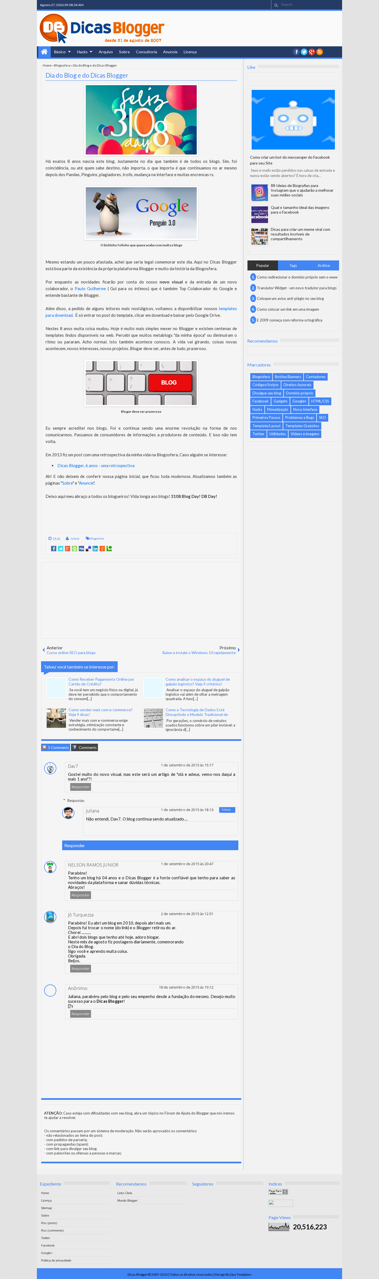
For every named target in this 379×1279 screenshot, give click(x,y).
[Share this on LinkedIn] (95, 548)
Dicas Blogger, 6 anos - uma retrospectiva (96, 465)
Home (44, 51)
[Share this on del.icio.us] (88, 548)
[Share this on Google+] (67, 548)
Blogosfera (62, 65)
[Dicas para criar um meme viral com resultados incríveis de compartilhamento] (259, 236)
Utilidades (277, 434)
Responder (81, 786)
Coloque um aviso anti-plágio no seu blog (290, 298)
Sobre (124, 51)
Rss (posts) (49, 1223)
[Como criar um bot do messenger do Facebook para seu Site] (293, 119)
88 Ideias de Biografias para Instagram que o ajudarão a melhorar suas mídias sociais (302, 190)
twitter (304, 52)
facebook (296, 52)
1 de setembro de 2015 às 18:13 (187, 809)
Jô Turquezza (81, 915)
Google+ (312, 52)
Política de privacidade (56, 1260)
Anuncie (170, 51)
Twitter (258, 434)
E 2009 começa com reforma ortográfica (289, 320)
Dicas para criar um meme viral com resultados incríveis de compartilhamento (300, 234)
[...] (89, 699)
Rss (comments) (52, 1230)
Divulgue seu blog (266, 393)
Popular (262, 265)
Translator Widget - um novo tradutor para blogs (297, 288)
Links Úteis (124, 1193)
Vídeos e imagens (305, 434)
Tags (293, 265)
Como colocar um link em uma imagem (288, 309)
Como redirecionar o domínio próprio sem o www (297, 277)
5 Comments (58, 747)
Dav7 (73, 766)
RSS (319, 52)
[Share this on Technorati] (109, 548)
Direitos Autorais (297, 385)
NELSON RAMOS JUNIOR (93, 865)
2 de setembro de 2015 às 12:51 (187, 913)
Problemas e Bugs (299, 417)
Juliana (74, 538)
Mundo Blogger (127, 1200)
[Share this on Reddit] (102, 548)
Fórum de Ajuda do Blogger (187, 1113)
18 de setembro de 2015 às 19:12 (186, 987)
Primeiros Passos (266, 417)
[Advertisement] (141, 600)
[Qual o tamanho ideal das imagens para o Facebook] (259, 214)
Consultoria (146, 51)
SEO (322, 417)
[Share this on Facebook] (53, 548)
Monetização (277, 409)
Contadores (315, 376)
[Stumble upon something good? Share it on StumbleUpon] (74, 548)
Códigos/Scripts (265, 385)
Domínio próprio (299, 393)
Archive (324, 265)
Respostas (75, 800)
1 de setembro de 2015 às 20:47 (187, 863)
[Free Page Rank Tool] (278, 1193)
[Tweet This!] (60, 548)
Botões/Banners (288, 376)
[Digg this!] (81, 548)
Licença (190, 51)
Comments (87, 747)
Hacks (82, 51)
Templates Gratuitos (302, 426)
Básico (60, 51)
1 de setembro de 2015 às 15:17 (187, 765)
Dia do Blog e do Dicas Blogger (87, 75)
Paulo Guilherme (90, 288)
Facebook (260, 401)
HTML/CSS (320, 401)
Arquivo (106, 51)
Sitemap (46, 1208)
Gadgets (280, 401)
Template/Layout (266, 426)
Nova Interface (305, 409)
